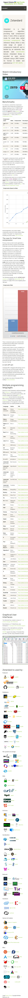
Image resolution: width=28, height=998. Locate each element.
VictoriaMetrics (11, 736)
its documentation (10, 379)
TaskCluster (13, 977)
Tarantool (13, 726)
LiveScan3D (17, 982)
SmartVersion (17, 830)
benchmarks (20, 52)
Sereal (10, 864)
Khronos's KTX (10, 932)
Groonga (9, 721)
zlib (4, 127)
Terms (10, 995)
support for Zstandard (16, 629)
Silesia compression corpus (12, 185)
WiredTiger (9, 711)
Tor (21, 888)
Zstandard (4, 8)
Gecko (8, 859)
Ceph (8, 982)
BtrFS (10, 756)
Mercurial (21, 687)
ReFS (20, 761)
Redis (19, 711)
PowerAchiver (11, 819)
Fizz (21, 878)
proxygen (9, 883)
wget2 (12, 795)
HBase (10, 731)
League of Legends (12, 922)
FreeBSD (16, 677)
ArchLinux (9, 956)
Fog (20, 819)
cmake (16, 972)
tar (8, 830)
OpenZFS (19, 756)
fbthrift (9, 878)
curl (15, 790)
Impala (17, 741)
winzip (9, 814)
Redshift (15, 682)
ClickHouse (18, 716)
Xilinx (20, 903)
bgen (15, 854)
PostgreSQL (19, 731)
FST (8, 839)
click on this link (19, 235)
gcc (10, 114)
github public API (19, 279)
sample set (5, 279)
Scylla (20, 736)
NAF (8, 869)
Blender (10, 927)
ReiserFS (21, 766)
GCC (8, 967)
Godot (18, 927)
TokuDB (21, 726)
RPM (21, 956)
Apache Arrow (17, 849)
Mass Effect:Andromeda (13, 942)
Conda (16, 961)
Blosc (17, 839)
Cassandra (11, 706)
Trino (8, 746)
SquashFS (11, 761)
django (12, 800)
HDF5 (16, 859)
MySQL (12, 701)
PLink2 (16, 864)
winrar (17, 814)
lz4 (4, 149)
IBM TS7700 (12, 908)
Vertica (11, 741)
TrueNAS (10, 771)
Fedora (17, 951)
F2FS (9, 766)
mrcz (8, 854)
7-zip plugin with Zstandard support (16, 625)
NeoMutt (9, 893)
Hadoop (18, 696)
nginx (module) (10, 785)
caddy (8, 780)
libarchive (21, 824)
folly (8, 972)
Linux (8, 677)
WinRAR (4, 632)
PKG (9, 961)
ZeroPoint (11, 913)
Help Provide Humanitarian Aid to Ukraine (15, 3)
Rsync (21, 893)
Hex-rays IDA (18, 967)
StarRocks (17, 746)
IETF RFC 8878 (17, 63)
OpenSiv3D (10, 937)
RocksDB (9, 696)
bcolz (8, 844)
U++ (21, 977)
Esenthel (20, 937)
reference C (7, 392)
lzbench (17, 111)
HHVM (16, 780)
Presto (9, 716)
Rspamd (11, 888)
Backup (12, 824)
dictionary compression (12, 40)
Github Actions (10, 687)
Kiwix (8, 987)
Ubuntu (9, 951)
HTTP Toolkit (10, 805)
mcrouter (20, 883)
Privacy (7, 995)
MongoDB (21, 706)
